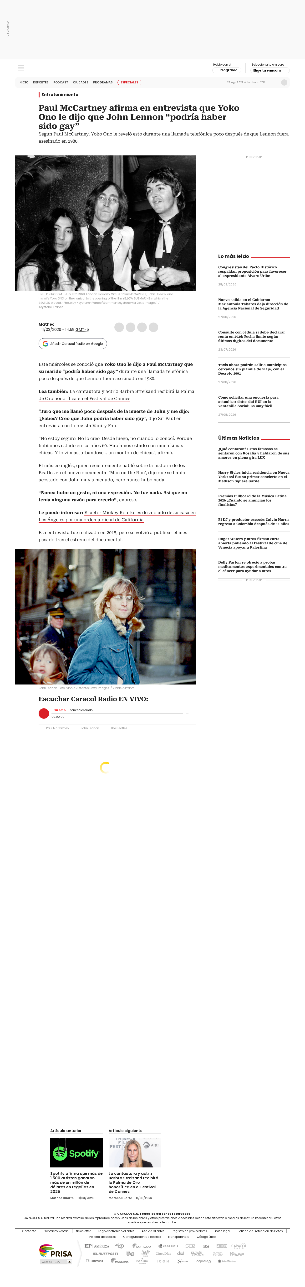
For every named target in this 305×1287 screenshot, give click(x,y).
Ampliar (186, 165)
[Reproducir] (44, 713)
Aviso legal (222, 1231)
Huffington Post (103, 1253)
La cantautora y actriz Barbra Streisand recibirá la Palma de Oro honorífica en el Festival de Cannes (133, 1182)
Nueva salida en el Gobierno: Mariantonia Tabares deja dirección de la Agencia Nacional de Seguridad (253, 304)
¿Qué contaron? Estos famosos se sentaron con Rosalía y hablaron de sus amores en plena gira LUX (253, 453)
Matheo (47, 324)
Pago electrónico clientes (116, 1231)
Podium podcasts (140, 1260)
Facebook (119, 327)
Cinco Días (162, 1253)
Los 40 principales (117, 1245)
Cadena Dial (179, 1253)
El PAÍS (96, 1245)
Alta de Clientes (153, 1231)
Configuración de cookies (142, 1237)
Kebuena (236, 1253)
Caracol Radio (152, 68)
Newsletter (274, 82)
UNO (129, 1253)
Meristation (226, 1260)
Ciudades (80, 82)
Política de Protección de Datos (260, 1231)
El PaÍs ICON (161, 1260)
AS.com (205, 1245)
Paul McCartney (57, 728)
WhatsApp (153, 327)
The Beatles (119, 728)
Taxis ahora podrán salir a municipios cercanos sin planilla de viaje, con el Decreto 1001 (252, 369)
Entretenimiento (59, 94)
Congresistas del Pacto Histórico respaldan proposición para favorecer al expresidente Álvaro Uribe (252, 271)
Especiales (129, 82)
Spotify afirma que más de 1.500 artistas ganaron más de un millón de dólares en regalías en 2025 (76, 1182)
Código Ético (206, 1237)
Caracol (238, 1245)
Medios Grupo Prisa (56, 1262)
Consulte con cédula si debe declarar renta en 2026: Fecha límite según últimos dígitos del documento (251, 336)
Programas (103, 82)
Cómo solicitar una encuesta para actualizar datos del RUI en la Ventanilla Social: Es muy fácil (248, 401)
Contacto (29, 1231)
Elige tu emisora (267, 70)
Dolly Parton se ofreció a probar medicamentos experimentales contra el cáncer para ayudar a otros (252, 566)
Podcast (60, 82)
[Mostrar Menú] (21, 68)
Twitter (130, 327)
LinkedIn (142, 327)
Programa (229, 70)
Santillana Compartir (166, 1245)
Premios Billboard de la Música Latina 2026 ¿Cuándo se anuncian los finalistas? (252, 500)
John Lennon (90, 728)
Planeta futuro (217, 1253)
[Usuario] (284, 82)
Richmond (94, 1260)
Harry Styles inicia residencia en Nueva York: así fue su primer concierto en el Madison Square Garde (254, 477)
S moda (181, 1260)
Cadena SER (189, 1245)
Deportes (41, 82)
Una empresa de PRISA (56, 1250)
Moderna (118, 1260)
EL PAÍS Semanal (196, 1253)
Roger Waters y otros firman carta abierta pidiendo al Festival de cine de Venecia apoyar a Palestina (252, 543)
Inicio (23, 82)
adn (221, 1245)
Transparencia (178, 1237)
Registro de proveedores (189, 1231)
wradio (143, 1253)
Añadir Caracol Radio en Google (76, 343)
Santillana (140, 1245)
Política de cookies (103, 1237)
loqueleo (203, 1260)
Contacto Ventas (56, 1231)
